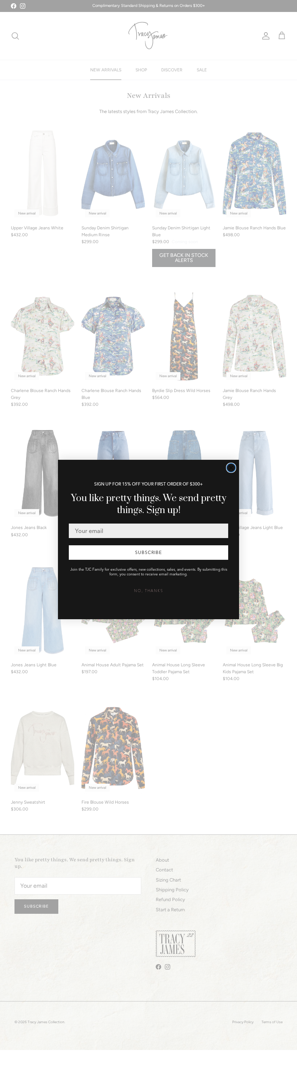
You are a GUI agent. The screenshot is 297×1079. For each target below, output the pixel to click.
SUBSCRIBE (148, 552)
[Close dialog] (231, 467)
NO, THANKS (148, 590)
